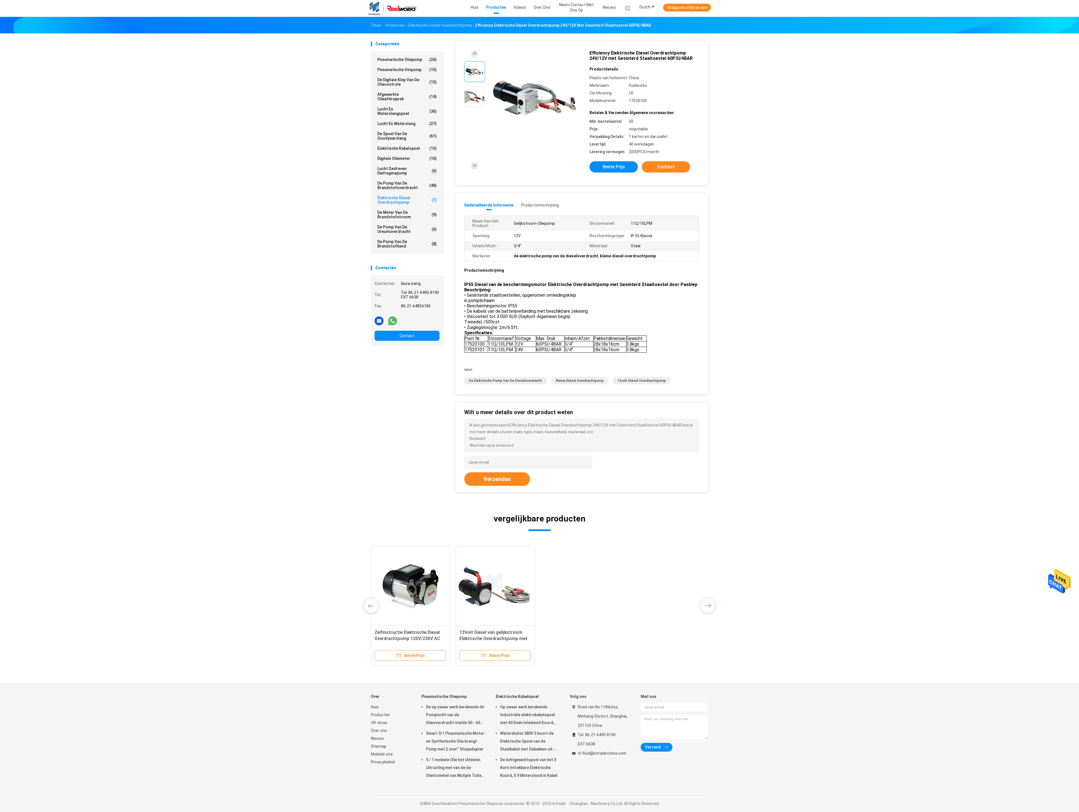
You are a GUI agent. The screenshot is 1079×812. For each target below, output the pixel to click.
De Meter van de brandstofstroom (407, 214)
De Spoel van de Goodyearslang (407, 135)
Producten (380, 715)
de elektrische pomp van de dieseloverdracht (505, 381)
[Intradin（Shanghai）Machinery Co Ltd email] (379, 320)
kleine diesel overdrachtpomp (580, 381)
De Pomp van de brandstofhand (407, 243)
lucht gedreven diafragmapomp (407, 170)
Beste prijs (614, 166)
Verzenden (497, 479)
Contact (407, 336)
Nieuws (377, 738)
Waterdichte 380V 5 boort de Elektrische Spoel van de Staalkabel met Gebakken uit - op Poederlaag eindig (527, 742)
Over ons (379, 730)
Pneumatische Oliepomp (407, 59)
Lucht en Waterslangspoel (407, 111)
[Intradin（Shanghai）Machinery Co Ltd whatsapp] (392, 320)
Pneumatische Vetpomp (407, 69)
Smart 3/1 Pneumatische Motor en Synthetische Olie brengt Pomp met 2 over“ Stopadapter (455, 741)
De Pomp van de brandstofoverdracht (407, 185)
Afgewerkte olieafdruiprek (407, 96)
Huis (375, 707)
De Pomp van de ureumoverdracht (407, 229)
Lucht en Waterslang (407, 123)
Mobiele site (382, 754)
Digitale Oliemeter (407, 158)
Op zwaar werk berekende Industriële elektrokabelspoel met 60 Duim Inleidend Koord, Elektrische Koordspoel (527, 716)
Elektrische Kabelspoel (407, 148)
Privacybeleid (383, 762)
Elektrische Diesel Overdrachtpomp (407, 200)
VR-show (379, 722)
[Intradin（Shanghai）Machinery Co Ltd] (393, 8)
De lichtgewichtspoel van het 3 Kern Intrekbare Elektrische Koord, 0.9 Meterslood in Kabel (528, 767)
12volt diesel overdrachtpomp (641, 381)
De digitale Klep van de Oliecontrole (407, 82)
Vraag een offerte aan (687, 7)
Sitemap (378, 746)
